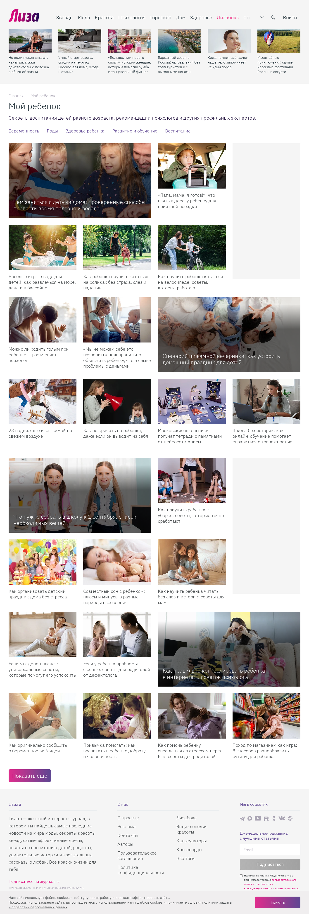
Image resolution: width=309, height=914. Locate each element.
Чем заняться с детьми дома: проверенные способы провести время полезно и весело (79, 205)
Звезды (64, 17)
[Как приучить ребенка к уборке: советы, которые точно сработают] (192, 480)
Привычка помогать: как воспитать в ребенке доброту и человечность (114, 750)
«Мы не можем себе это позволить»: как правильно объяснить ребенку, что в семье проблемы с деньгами (117, 357)
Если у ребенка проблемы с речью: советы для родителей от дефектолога (116, 669)
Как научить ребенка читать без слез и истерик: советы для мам (191, 596)
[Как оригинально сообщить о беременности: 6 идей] (42, 716)
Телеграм (242, 818)
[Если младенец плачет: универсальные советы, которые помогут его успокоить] (42, 634)
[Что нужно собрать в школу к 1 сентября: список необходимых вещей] (80, 495)
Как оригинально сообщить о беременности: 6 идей (38, 748)
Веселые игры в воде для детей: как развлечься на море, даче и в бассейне (42, 282)
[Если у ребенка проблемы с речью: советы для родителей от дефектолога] (117, 634)
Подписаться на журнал (32, 881)
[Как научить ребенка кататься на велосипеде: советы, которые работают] (192, 247)
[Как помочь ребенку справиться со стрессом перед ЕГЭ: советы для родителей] (192, 716)
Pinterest (290, 818)
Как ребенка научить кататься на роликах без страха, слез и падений (115, 282)
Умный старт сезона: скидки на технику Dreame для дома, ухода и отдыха (78, 64)
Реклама (126, 826)
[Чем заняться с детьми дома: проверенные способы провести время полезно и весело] (80, 180)
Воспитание (178, 131)
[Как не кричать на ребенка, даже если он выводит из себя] (117, 401)
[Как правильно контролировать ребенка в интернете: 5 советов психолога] (229, 649)
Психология (132, 17)
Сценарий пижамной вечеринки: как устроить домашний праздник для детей (221, 359)
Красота (104, 17)
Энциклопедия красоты (192, 829)
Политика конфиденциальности (140, 870)
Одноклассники (274, 818)
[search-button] (273, 17)
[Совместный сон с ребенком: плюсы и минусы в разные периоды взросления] (117, 562)
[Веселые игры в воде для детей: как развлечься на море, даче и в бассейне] (42, 247)
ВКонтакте (281, 818)
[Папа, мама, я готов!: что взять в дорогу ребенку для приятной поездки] (192, 166)
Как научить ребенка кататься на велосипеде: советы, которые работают (190, 282)
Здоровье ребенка (85, 131)
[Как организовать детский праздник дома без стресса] (42, 562)
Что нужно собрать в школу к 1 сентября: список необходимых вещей (74, 520)
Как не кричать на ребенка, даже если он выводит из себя (115, 433)
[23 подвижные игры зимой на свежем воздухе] (42, 401)
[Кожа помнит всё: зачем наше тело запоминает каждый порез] (229, 41)
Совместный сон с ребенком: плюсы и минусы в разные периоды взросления (114, 596)
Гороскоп (160, 17)
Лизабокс (228, 17)
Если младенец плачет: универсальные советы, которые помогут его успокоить (42, 669)
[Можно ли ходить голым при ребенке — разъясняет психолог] (42, 319)
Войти (290, 17)
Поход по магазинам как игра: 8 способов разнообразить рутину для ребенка (265, 750)
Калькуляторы (191, 841)
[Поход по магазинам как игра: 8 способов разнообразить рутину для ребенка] (266, 716)
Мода (84, 17)
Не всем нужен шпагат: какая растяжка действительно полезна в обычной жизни (29, 64)
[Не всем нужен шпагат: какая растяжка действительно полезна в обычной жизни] (30, 41)
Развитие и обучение (134, 131)
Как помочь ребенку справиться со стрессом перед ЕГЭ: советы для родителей (190, 750)
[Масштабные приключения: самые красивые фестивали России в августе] (278, 41)
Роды (52, 131)
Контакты (127, 835)
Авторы (125, 844)
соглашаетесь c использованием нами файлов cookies (117, 902)
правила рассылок (287, 888)
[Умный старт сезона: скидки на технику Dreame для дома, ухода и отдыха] (79, 41)
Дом (180, 17)
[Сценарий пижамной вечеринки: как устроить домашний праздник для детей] (229, 334)
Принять (278, 902)
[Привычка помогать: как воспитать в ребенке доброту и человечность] (117, 716)
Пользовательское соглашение (137, 855)
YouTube (258, 818)
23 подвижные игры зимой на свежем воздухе (40, 433)
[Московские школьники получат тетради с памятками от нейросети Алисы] (192, 401)
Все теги (185, 858)
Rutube (266, 818)
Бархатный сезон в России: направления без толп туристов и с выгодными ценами (179, 64)
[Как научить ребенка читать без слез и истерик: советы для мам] (192, 562)
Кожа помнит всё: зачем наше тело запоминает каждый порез (228, 62)
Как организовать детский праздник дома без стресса (38, 594)
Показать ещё (29, 775)
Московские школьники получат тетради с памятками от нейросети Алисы (190, 436)
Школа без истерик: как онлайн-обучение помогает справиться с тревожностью (262, 436)
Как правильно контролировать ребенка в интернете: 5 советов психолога (214, 673)
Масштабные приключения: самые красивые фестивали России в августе (275, 64)
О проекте (128, 818)
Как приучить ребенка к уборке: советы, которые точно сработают (191, 515)
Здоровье (201, 17)
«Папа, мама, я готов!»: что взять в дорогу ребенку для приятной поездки (187, 200)
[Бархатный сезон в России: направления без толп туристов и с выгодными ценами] (179, 41)
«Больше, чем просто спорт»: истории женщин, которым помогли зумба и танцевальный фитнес (129, 64)
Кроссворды (189, 849)
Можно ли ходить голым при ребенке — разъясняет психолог (39, 354)
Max (249, 818)
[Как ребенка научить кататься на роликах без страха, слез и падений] (117, 247)
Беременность (24, 131)
